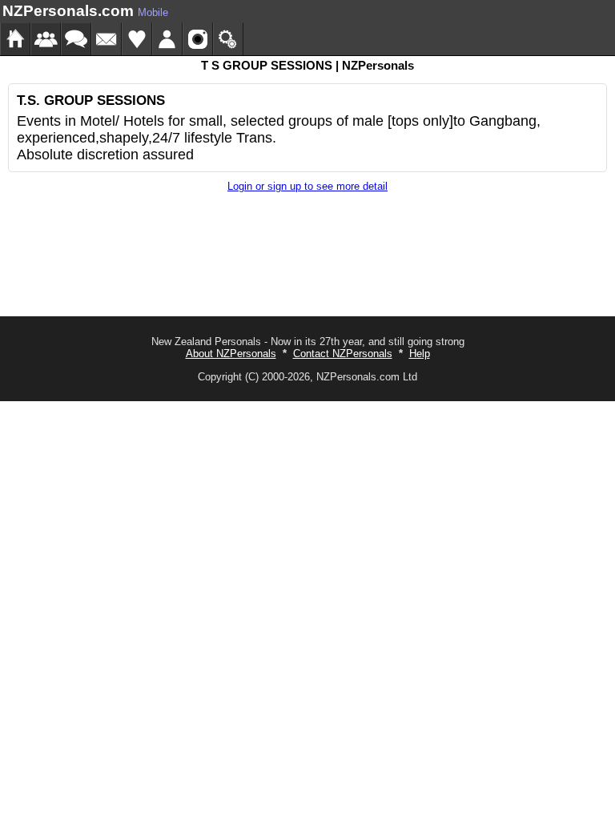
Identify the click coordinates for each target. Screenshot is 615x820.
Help (419, 354)
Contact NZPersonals (342, 354)
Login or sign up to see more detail (307, 186)
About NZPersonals (231, 354)
